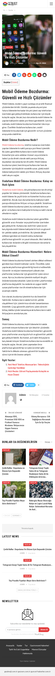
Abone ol (44, 630)
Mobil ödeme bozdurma (13, 145)
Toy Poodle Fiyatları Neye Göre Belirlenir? (27, 580)
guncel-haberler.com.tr (41, 671)
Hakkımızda (27, 653)
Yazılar (9, 47)
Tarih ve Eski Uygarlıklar (19, 649)
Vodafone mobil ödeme (12, 189)
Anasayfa (10, 645)
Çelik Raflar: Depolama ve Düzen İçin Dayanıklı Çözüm (28, 549)
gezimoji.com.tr (10, 671)
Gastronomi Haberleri (39, 645)
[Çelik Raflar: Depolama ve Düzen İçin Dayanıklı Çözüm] (14, 457)
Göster (14, 82)
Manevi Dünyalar (39, 649)
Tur (26, 645)
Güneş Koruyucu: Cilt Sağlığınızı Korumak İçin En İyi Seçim (40, 419)
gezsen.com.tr (24, 671)
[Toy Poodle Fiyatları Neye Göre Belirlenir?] (14, 489)
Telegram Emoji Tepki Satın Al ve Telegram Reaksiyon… (27, 565)
